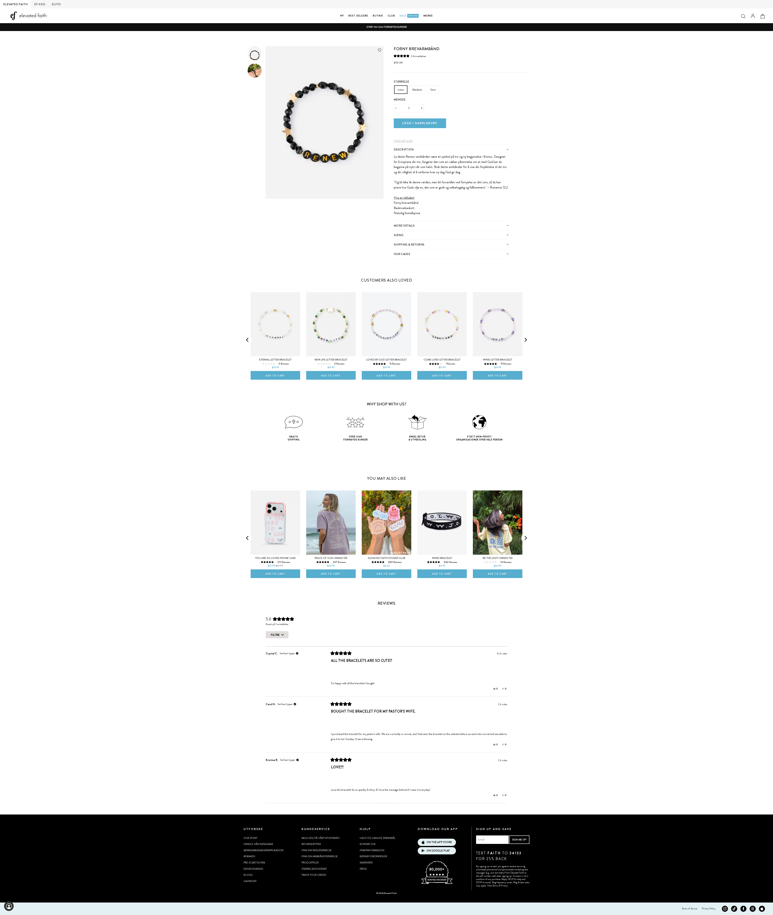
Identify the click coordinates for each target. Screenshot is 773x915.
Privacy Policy (708, 908)
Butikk (378, 16)
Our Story (250, 838)
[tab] (451, 149)
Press (363, 869)
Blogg (248, 875)
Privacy (504, 885)
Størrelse (401, 82)
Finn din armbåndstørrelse (320, 856)
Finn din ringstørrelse (317, 850)
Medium (417, 89)
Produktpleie (310, 862)
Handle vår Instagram (258, 844)
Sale (409, 16)
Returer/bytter (311, 844)
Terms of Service (689, 908)
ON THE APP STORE (439, 842)
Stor (433, 89)
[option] (386, 27)
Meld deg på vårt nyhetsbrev (321, 838)
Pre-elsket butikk (254, 862)
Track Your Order (314, 875)
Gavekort (250, 881)
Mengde (399, 100)
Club (391, 16)
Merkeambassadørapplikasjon (263, 850)
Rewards (249, 856)
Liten (401, 89)
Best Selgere (358, 16)
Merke (428, 16)
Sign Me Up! (519, 839)
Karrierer (366, 862)
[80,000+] (436, 883)
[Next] (525, 340)
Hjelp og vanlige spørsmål (378, 838)
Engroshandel (254, 869)
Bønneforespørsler (373, 856)
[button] (410, 56)
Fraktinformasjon (372, 850)
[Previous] (248, 340)
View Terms (492, 885)
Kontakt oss (367, 844)
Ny (342, 16)
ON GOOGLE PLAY (438, 851)
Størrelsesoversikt (314, 869)
